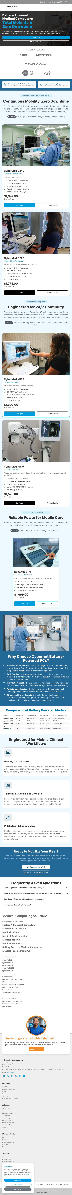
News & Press (6, 1094)
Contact (4, 1091)
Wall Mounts (5, 1127)
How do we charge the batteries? (17, 905)
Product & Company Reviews (10, 1098)
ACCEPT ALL (17, 1180)
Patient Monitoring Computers (13, 985)
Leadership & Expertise (8, 1089)
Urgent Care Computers (10, 990)
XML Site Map (58, 1184)
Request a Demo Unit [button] (37, 867)
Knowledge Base (6, 1159)
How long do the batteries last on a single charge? (24, 888)
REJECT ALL (17, 1189)
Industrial (5, 1140)
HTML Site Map (49, 1184)
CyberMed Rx (7, 728)
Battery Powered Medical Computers (22, 947)
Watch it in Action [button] (37, 42)
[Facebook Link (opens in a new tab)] (11, 1076)
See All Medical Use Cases (11, 992)
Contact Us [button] (34, 1049)
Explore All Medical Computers (18, 925)
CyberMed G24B (8, 721)
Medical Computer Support (12, 1001)
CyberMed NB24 (8, 718)
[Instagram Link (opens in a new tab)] (15, 1076)
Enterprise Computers (8, 1122)
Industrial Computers (8, 1120)
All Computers (6, 1108)
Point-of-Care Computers (11, 987)
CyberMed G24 (7, 960)
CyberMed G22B (8, 723)
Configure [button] (34, 37)
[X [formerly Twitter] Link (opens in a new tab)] (7, 1076)
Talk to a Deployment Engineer (37, 872)
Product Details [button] (52, 205)
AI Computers (6, 1115)
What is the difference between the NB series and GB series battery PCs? (33, 893)
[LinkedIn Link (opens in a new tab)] (3, 1076)
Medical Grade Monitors (15, 936)
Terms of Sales (40, 1184)
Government (5, 1144)
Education (5, 1147)
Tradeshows (5, 1096)
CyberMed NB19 (7, 726)
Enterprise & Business (8, 1142)
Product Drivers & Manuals (12, 1004)
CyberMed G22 (7, 965)
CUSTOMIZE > (18, 1184)
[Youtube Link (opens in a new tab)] (23, 1076)
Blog (49, 2)
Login (42, 2)
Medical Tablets (10, 932)
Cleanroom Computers (10, 982)
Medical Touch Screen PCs (16, 950)
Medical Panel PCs (12, 943)
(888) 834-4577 (11, 1072)
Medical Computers (7, 1118)
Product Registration (8, 1161)
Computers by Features (8, 1111)
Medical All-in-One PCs (14, 928)
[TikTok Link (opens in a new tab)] (19, 1076)
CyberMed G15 (7, 971)
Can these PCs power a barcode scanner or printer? (25, 899)
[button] (19, 84)
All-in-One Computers (8, 1113)
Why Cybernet (6, 1087)
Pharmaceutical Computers (12, 979)
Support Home (6, 1157)
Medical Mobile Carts (8, 1125)
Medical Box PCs (11, 939)
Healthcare (5, 1137)
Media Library (7, 1006)
